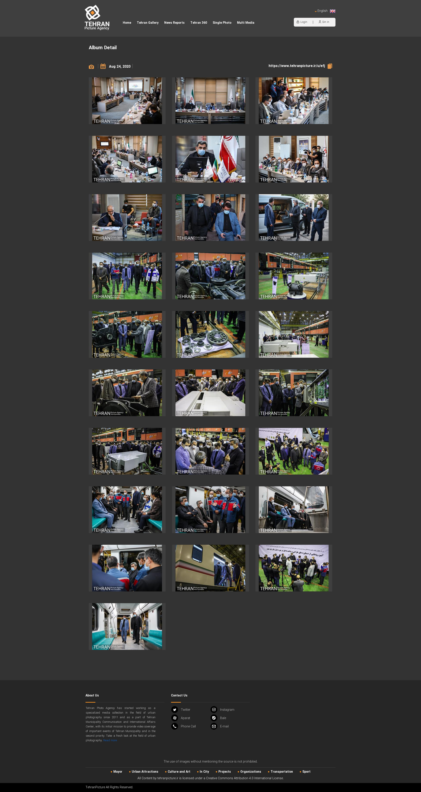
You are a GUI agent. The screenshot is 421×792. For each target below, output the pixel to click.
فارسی (308, 15)
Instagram (227, 709)
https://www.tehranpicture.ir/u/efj (297, 66)
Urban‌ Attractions (145, 771)
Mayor (117, 771)
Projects (224, 771)
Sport (306, 771)
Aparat (185, 718)
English (323, 11)
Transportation (282, 771)
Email (224, 726)
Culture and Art (179, 771)
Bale (223, 718)
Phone (188, 726)
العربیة (297, 15)
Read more (110, 740)
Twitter (185, 709)
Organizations (250, 771)
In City (204, 771)
